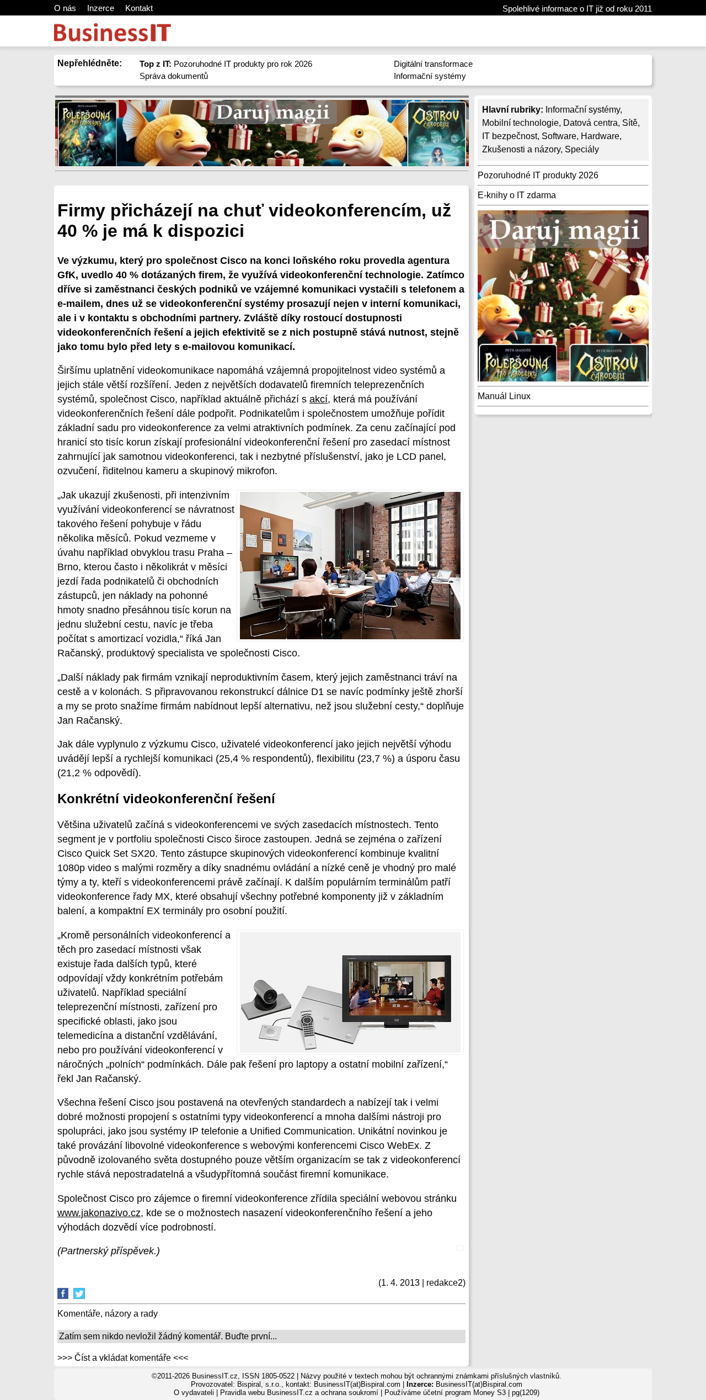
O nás (65, 8)
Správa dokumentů (174, 76)
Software (559, 136)
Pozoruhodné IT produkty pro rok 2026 (226, 63)
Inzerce (100, 8)
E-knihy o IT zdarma (517, 195)
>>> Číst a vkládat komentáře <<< (122, 1357)
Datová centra (590, 123)
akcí (318, 399)
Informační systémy (430, 76)
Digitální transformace (433, 63)
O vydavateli (194, 1392)
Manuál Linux (504, 396)
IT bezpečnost (509, 136)
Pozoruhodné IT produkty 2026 (538, 175)
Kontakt (139, 8)
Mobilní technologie (520, 123)
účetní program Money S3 (464, 1392)
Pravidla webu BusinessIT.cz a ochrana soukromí (299, 1392)
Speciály (582, 149)
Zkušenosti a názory (521, 149)
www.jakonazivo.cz (99, 1212)
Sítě (630, 123)
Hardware (600, 136)
